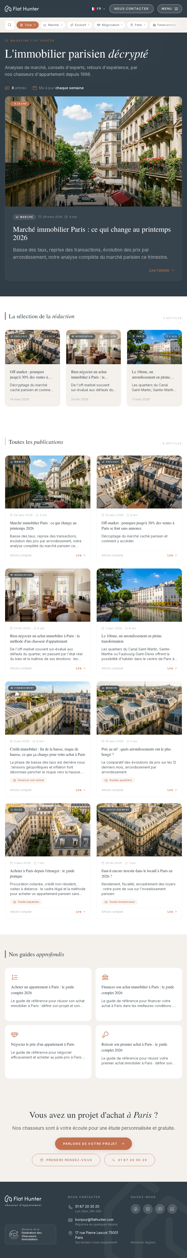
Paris (140, 25)
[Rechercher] (10, 25)
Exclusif (82, 25)
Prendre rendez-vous (69, 1160)
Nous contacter (131, 8)
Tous (30, 25)
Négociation (112, 25)
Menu (167, 8)
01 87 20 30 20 (132, 1160)
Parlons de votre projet (90, 1144)
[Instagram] (148, 1209)
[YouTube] (160, 1209)
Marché (55, 25)
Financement (168, 25)
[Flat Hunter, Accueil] (23, 1198)
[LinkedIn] (172, 1209)
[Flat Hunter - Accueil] (22, 9)
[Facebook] (135, 1209)
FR (95, 8)
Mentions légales (143, 1242)
